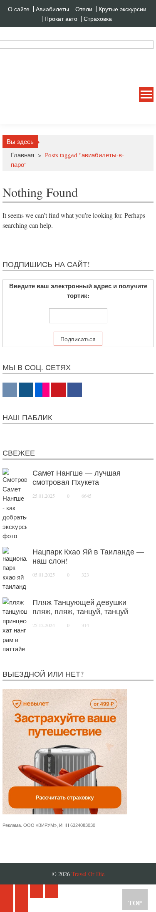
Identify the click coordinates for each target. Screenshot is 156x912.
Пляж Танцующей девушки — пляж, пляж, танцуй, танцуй (84, 606)
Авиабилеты (52, 9)
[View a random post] (141, 114)
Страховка (98, 19)
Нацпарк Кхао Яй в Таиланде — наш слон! (88, 556)
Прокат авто (61, 19)
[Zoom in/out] (51, 891)
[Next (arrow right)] (21, 905)
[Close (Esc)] (6, 891)
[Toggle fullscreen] (36, 891)
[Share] (21, 891)
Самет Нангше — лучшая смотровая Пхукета (76, 477)
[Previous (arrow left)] (6, 905)
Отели (83, 9)
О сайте (19, 9)
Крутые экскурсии (122, 9)
